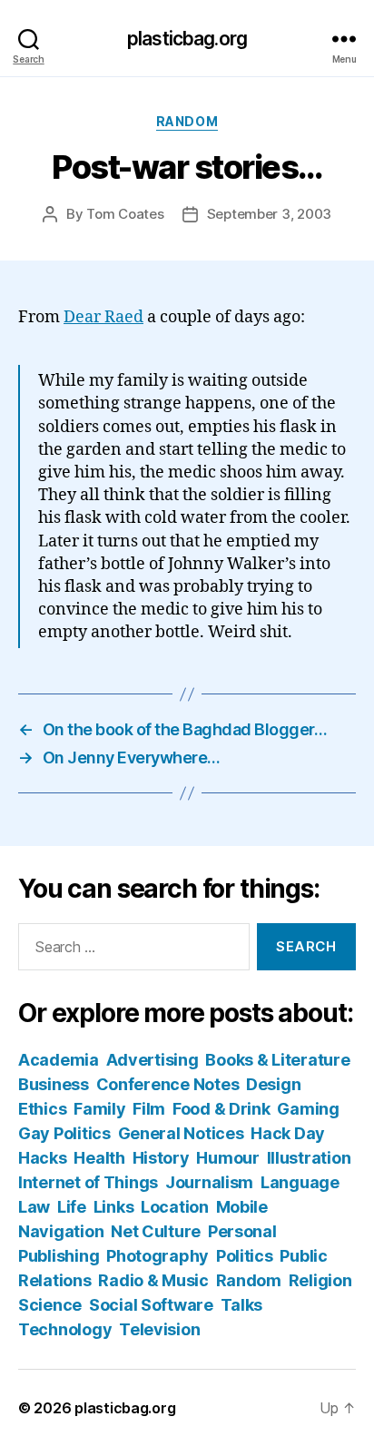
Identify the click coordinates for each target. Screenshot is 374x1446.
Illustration (309, 1157)
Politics (244, 1255)
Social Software (151, 1304)
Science (50, 1304)
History (161, 1157)
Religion (320, 1280)
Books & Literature (277, 1059)
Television (159, 1329)
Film (149, 1108)
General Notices (181, 1133)
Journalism (209, 1182)
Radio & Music (153, 1280)
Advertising (152, 1059)
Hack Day (288, 1133)
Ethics (42, 1108)
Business (53, 1084)
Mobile (242, 1206)
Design (273, 1084)
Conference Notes (168, 1084)
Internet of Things (88, 1182)
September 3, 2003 (269, 213)
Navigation (60, 1231)
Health (99, 1157)
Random (187, 121)
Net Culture (156, 1231)
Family (99, 1108)
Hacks (42, 1157)
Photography (157, 1255)
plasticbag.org (187, 38)
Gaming (308, 1108)
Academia (58, 1059)
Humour (227, 1157)
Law (34, 1206)
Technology (65, 1329)
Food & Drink (221, 1108)
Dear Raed (103, 317)
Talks (242, 1304)
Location (175, 1206)
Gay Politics (64, 1133)
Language (300, 1182)
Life (71, 1206)
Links (114, 1206)
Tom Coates (124, 213)
